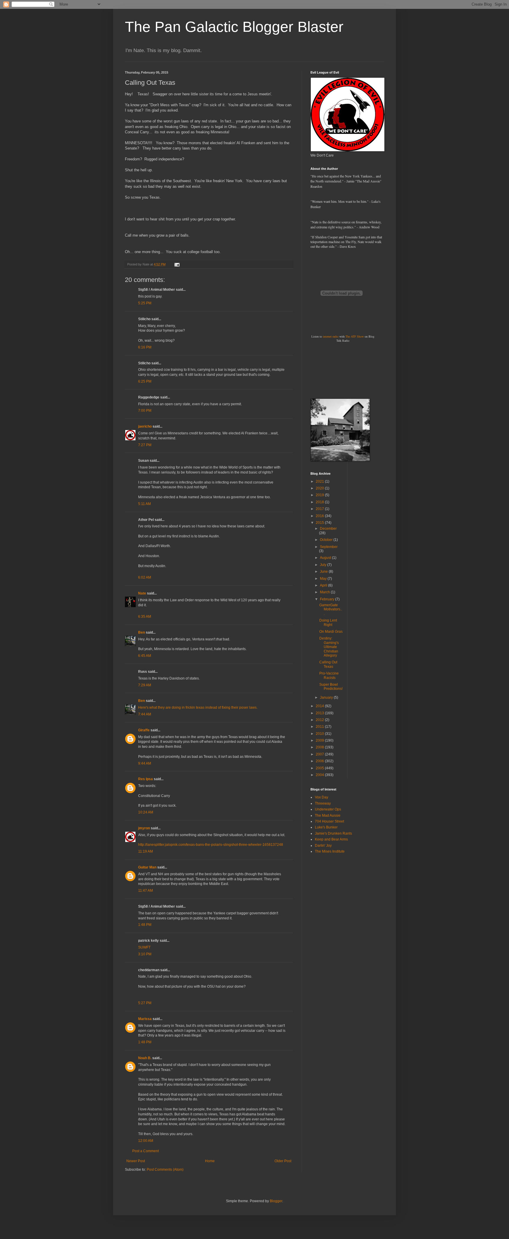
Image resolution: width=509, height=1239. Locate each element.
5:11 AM (144, 504)
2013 (320, 713)
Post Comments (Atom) (165, 1169)
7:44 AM (144, 714)
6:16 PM (144, 347)
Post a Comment (145, 1151)
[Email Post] (177, 264)
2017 (320, 509)
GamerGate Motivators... (330, 609)
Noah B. (144, 1058)
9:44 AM (144, 763)
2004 (320, 775)
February (327, 599)
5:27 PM (144, 1003)
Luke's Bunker (326, 827)
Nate (142, 593)
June (324, 571)
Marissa (145, 1019)
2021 (320, 481)
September (329, 547)
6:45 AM (144, 656)
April (324, 585)
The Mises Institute (330, 851)
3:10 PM (144, 954)
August (326, 558)
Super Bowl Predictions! (331, 686)
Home (210, 1161)
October (326, 540)
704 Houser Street (329, 821)
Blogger (276, 1201)
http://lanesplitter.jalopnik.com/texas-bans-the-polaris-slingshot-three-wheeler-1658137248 (210, 845)
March (325, 592)
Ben (141, 632)
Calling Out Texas (328, 664)
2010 (320, 734)
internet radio (330, 336)
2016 (320, 516)
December (328, 529)
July (323, 565)
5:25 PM (144, 303)
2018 (320, 502)
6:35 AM (144, 616)
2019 (320, 495)
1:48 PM (144, 925)
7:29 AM (144, 685)
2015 (320, 523)
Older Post (283, 1161)
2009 (320, 740)
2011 (320, 727)
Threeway (323, 803)
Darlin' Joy (323, 845)
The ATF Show (355, 336)
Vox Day (321, 797)
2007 (320, 754)
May (324, 579)
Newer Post (135, 1161)
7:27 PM (144, 445)
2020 (320, 488)
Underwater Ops (328, 809)
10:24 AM (145, 812)
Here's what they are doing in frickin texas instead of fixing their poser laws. (197, 707)
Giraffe (144, 730)
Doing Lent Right (328, 622)
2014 (320, 706)
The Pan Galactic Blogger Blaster (234, 27)
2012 (320, 720)
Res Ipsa (145, 779)
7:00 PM (144, 410)
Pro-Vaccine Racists (329, 675)
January (327, 697)
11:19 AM (145, 851)
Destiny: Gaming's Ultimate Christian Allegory (329, 646)
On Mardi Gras (331, 632)
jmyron (144, 828)
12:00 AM (145, 1141)
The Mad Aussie (328, 815)
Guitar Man (147, 867)
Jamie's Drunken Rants (333, 833)
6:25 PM (144, 381)
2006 (320, 761)
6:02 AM (144, 577)
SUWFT (144, 947)
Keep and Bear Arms (331, 839)
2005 (320, 768)
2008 (320, 747)
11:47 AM (145, 890)
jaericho (145, 426)
